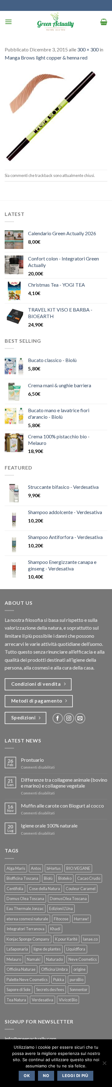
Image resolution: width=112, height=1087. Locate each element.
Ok (27, 1075)
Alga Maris (16, 868)
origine (79, 969)
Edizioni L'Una (61, 908)
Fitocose (61, 918)
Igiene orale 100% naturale (49, 825)
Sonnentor (78, 989)
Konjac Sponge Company (28, 939)
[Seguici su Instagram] (69, 718)
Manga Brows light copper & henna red (46, 57)
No (46, 1075)
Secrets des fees (50, 989)
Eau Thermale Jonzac (25, 908)
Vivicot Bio (68, 999)
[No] (104, 1065)
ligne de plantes (47, 948)
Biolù (48, 878)
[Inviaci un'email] (80, 718)
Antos (36, 868)
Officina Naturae (21, 969)
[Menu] (8, 21)
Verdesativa (42, 999)
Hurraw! (81, 918)
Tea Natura (16, 999)
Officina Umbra (54, 969)
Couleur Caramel (81, 888)
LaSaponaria (17, 948)
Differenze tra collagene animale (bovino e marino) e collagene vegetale (64, 783)
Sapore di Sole (18, 989)
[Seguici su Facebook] (58, 718)
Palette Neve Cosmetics (27, 979)
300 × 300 (88, 49)
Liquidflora (75, 948)
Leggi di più (75, 1075)
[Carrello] (103, 22)
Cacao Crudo (88, 878)
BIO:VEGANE (78, 868)
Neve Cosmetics (82, 959)
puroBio (76, 979)
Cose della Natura (44, 888)
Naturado (54, 959)
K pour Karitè (66, 939)
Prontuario (32, 760)
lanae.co (90, 939)
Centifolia (15, 888)
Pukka (58, 979)
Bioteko (65, 878)
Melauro (14, 959)
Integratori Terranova (25, 928)
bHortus (54, 868)
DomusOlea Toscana (68, 898)
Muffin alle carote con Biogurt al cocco (62, 805)
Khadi (55, 928)
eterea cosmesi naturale (27, 918)
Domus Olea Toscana (25, 898)
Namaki (33, 959)
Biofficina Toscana (22, 878)
